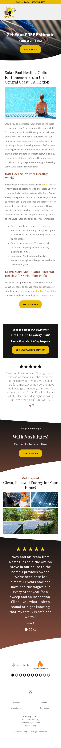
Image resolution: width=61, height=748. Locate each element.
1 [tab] (26, 629)
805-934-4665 (30, 725)
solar (45, 184)
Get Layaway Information (30, 349)
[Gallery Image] (16, 499)
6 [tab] (32, 675)
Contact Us (44, 708)
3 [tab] (35, 629)
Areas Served (16, 708)
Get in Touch (30, 453)
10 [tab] (48, 675)
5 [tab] (28, 675)
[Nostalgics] (10, 12)
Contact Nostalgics (46, 290)
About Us (44, 702)
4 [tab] (24, 675)
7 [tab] (36, 675)
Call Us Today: (30, 2)
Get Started (30, 304)
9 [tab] (44, 675)
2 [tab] (30, 629)
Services (16, 702)
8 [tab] (40, 675)
